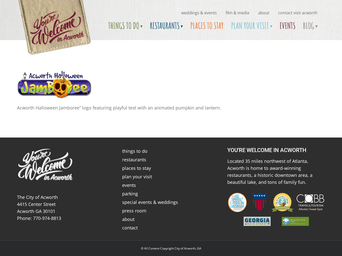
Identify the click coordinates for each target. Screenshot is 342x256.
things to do (134, 151)
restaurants (134, 160)
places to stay (136, 168)
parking (130, 194)
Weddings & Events (199, 13)
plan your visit (137, 177)
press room (134, 211)
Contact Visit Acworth (297, 13)
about (263, 13)
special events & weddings (150, 202)
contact (130, 228)
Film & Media (237, 13)
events (129, 185)
